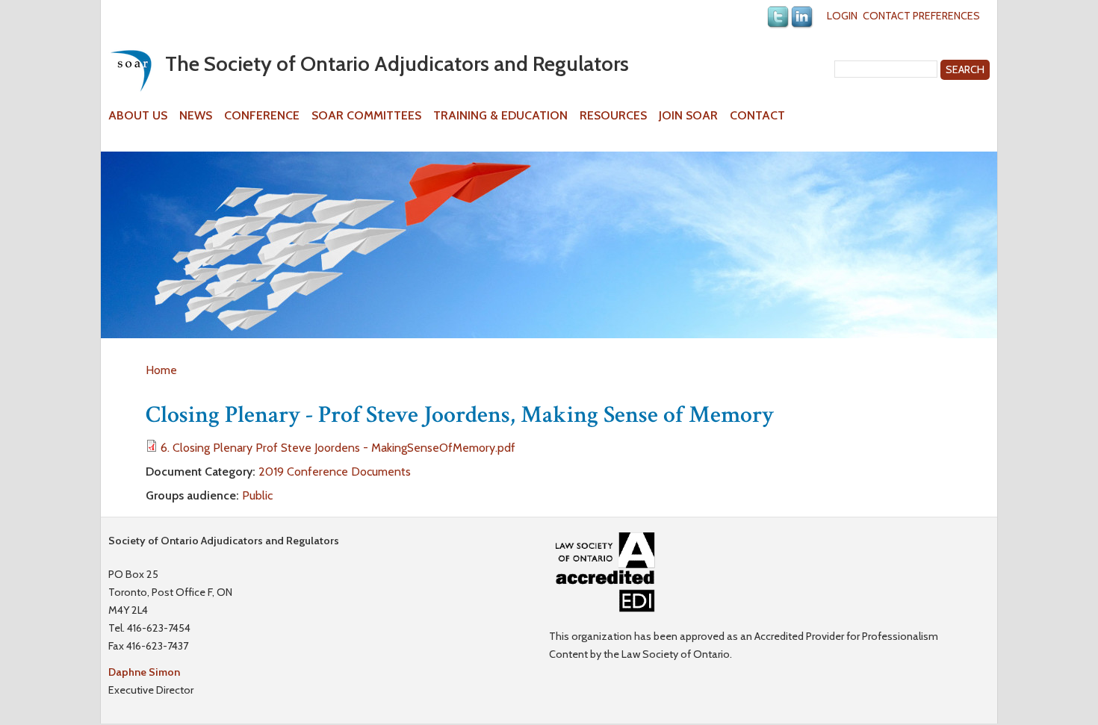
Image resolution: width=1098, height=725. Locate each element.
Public (257, 495)
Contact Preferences (921, 15)
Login (842, 15)
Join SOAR (688, 116)
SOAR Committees (366, 116)
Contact (757, 116)
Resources (613, 116)
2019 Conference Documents (334, 471)
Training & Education (500, 116)
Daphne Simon (144, 672)
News (195, 116)
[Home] (130, 70)
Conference (262, 116)
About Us (137, 116)
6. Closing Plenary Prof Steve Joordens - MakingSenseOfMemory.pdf (338, 448)
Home (161, 370)
